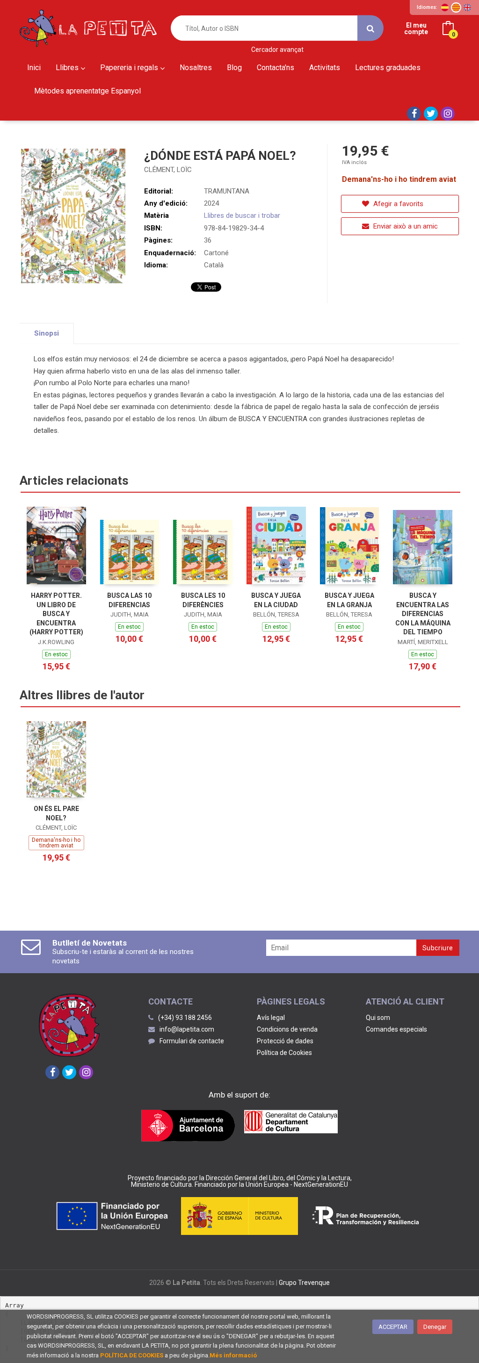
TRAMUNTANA (226, 191)
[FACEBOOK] (414, 114)
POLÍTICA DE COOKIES (131, 1355)
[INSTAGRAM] (448, 114)
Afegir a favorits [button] (397, 204)
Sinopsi (46, 333)
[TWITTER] (431, 114)
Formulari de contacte (192, 1041)
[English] (467, 7)
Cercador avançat (277, 50)
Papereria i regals (130, 67)
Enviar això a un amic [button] (404, 226)
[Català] (456, 7)
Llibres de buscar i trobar (242, 215)
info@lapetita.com (187, 1029)
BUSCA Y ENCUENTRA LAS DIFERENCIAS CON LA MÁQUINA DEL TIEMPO (422, 614)
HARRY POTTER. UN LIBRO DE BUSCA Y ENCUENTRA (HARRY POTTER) (56, 614)
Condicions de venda (287, 1029)
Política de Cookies (284, 1052)
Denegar (434, 1326)
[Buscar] (370, 28)
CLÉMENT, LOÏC (168, 169)
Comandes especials (396, 1029)
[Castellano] (445, 7)
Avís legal (271, 1017)
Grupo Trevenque (304, 1282)
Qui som (378, 1017)
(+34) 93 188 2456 (185, 1017)
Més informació (233, 1355)
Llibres (68, 67)
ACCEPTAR (392, 1326)
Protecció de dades (285, 1041)
